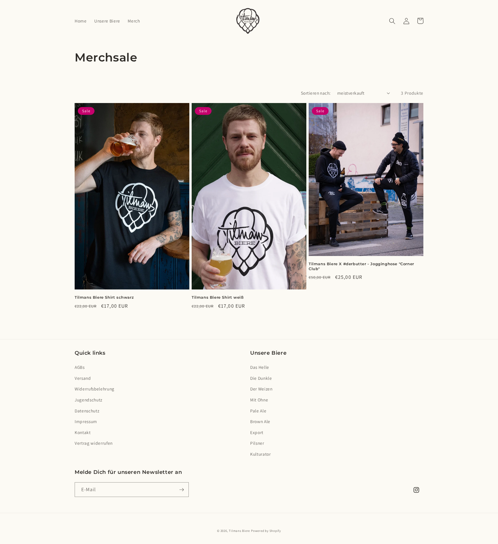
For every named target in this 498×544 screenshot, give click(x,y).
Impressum (86, 421)
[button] (392, 21)
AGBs (80, 367)
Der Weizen (261, 389)
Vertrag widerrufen (94, 443)
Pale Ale (258, 411)
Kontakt (83, 432)
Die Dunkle (261, 378)
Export (256, 432)
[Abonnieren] (181, 489)
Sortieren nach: (316, 93)
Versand (83, 378)
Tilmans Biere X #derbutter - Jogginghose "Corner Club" (361, 266)
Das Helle (259, 367)
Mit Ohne (259, 400)
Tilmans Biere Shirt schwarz (104, 297)
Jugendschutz (88, 400)
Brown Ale (260, 421)
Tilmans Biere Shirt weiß (218, 297)
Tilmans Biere (239, 531)
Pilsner (257, 443)
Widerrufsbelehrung (94, 389)
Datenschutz (87, 411)
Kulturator (260, 454)
